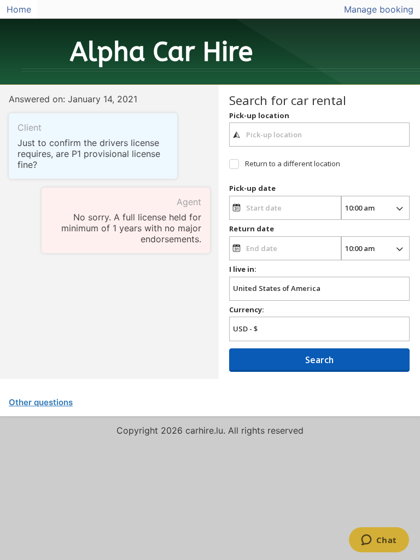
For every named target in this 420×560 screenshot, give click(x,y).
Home (19, 9)
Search (319, 360)
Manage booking (378, 9)
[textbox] (319, 134)
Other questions (41, 402)
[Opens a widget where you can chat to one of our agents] (378, 541)
